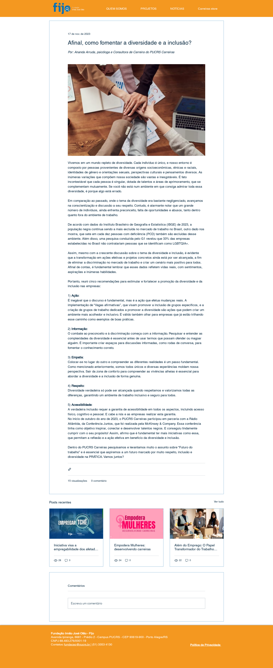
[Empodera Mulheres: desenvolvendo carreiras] (136, 524)
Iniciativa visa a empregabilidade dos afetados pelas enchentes (76, 547)
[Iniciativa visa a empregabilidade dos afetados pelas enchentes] (76, 524)
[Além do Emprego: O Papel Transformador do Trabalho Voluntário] (197, 524)
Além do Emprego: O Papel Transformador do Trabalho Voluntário (194, 547)
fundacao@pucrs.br (77, 644)
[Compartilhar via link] (69, 469)
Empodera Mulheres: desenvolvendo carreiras (132, 547)
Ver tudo (219, 501)
